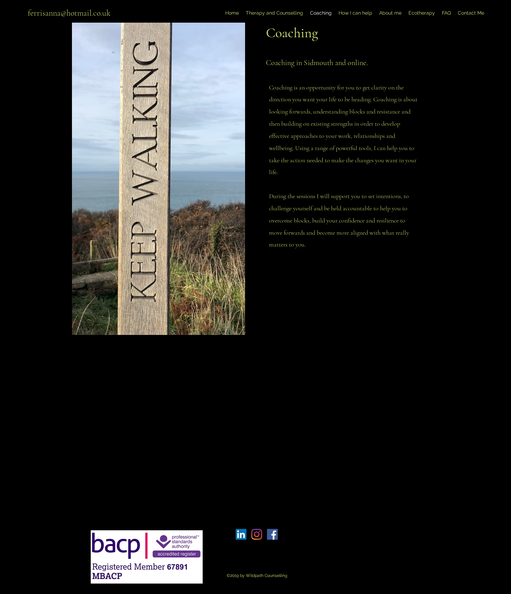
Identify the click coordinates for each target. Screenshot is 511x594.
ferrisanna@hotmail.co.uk (69, 13)
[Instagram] (256, 534)
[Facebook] (272, 534)
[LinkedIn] (241, 534)
